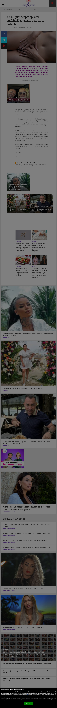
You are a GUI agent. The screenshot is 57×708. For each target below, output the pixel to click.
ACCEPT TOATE (28, 703)
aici (27, 694)
